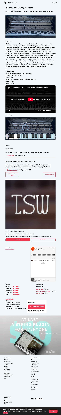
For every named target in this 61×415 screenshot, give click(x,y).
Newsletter (7, 369)
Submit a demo (9, 249)
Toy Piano (34, 369)
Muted (34, 368)
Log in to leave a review (12, 174)
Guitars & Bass (34, 379)
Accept (53, 411)
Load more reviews (49, 174)
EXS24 (6, 400)
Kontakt (6, 398)
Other (32, 391)
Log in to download (38, 306)
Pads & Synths (34, 381)
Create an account (8, 375)
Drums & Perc (34, 384)
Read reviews (9, 299)
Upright (34, 373)
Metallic (33, 386)
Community (7, 376)
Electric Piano (35, 363)
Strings (33, 374)
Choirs (32, 376)
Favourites (39, 289)
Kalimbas (33, 389)
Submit (6, 359)
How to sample (9, 363)
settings (5, 413)
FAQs (7, 364)
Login (5, 378)
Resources (8, 361)
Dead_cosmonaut (12, 170)
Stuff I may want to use (43, 291)
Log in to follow (17, 239)
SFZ (5, 403)
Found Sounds (34, 387)
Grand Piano (35, 366)
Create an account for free (36, 310)
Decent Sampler (8, 402)
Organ (32, 382)
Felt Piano (34, 364)
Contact (6, 368)
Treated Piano (35, 371)
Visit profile (43, 239)
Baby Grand (35, 361)
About (5, 366)
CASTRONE (10, 155)
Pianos (32, 359)
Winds (32, 377)
